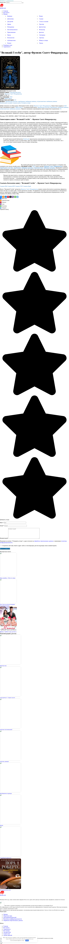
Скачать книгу (17, 103)
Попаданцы (10, 27)
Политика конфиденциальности (12, 919)
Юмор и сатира (43, 40)
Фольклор (42, 29)
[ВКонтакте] (1, 197)
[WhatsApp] (15, 197)
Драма (9, 24)
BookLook (3, 8)
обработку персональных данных (43, 541)
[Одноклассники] (3, 197)
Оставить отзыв (25, 103)
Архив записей (7, 935)
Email (2, 525)
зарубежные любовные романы (27, 101)
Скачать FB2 (3, 186)
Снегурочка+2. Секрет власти (7, 697)
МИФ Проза (8, 98)
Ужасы (41, 43)
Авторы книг (7, 932)
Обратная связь (7, 916)
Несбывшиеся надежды (6, 793)
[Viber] (13, 197)
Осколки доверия (4, 761)
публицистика (11, 40)
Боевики (9, 16)
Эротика (41, 37)
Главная (5, 11)
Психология (10, 37)
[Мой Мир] (6, 197)
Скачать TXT (19, 186)
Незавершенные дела (5, 890)
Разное (9, 43)
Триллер (41, 24)
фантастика (42, 27)
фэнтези (41, 32)
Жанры (5, 14)
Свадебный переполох (5, 857)
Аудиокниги (7, 46)
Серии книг (6, 933)
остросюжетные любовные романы (47, 101)
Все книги (6, 12)
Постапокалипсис (12, 29)
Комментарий (4, 538)
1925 (11, 97)
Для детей (10, 21)
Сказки (41, 19)
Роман (41, 16)
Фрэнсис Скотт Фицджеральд (13, 94)
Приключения (11, 32)
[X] (10, 197)
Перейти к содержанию (7, 0)
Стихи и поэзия (43, 21)
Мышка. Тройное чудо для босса (8, 631)
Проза (9, 35)
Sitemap (5, 914)
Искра (1, 825)
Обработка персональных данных (13, 920)
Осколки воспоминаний (6, 729)
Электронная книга (15, 92)
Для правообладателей (9, 917)
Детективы (10, 19)
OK (27, 940)
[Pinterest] (8, 197)
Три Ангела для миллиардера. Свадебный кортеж (7, 605)
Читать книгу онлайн (6, 103)
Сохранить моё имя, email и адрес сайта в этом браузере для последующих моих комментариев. (29, 545)
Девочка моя (3, 665)
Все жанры (6, 930)
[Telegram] (17, 197)
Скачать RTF (11, 186)
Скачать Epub (27, 186)
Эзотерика (42, 35)
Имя (1, 522)
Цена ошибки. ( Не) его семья (7, 578)
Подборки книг (7, 45)
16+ (15, 100)
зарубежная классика (11, 101)
